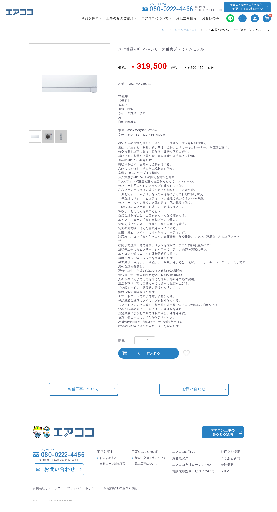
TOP (163, 29)
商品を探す (105, 451)
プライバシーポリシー (82, 488)
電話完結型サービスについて (193, 471)
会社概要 (227, 464)
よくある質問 (230, 458)
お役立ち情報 (230, 451)
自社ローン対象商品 (112, 463)
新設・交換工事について (150, 458)
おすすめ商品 (108, 458)
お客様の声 (180, 458)
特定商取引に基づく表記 (120, 488)
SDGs (225, 471)
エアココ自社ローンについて (193, 464)
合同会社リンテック (46, 488)
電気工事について (146, 463)
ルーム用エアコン (186, 29)
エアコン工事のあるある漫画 (223, 432)
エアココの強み (183, 451)
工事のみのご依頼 (145, 451)
